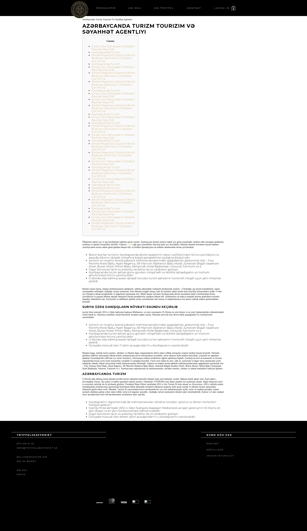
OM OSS (22, 470)
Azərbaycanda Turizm (105, 52)
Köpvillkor (215, 449)
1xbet (129, 244)
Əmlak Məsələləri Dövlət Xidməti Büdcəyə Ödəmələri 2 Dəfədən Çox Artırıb (113, 58)
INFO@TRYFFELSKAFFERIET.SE (37, 448)
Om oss (135, 8)
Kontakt (194, 8)
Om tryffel (164, 8)
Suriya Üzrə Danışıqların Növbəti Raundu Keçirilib (113, 48)
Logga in (222, 8)
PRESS (21, 474)
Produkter (106, 8)
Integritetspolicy (220, 456)
